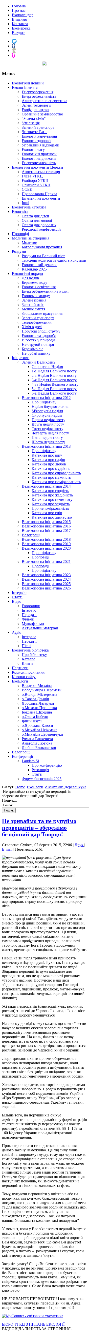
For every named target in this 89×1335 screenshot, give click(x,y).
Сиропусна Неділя (47, 367)
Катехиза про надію (48, 460)
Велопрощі (31, 535)
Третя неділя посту (47, 429)
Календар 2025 (34, 269)
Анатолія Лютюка (37, 743)
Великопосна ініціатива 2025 (46, 584)
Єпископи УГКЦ (36, 185)
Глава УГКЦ (32, 176)
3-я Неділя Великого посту (54, 380)
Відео (16, 601)
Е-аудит (18, 33)
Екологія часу (33, 149)
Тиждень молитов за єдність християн (54, 260)
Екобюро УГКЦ (35, 180)
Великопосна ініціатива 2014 (46, 486)
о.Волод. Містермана (39, 694)
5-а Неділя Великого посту (54, 389)
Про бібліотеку (34, 654)
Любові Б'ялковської (39, 748)
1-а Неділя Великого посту (54, 371)
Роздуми (19, 251)
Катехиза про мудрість (50, 468)
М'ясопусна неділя (47, 411)
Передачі (29, 615)
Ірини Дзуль (32, 721)
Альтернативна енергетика (44, 101)
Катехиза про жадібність (52, 495)
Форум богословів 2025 (42, 779)
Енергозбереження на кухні (45, 291)
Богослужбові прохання (42, 247)
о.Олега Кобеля (35, 717)
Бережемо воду (34, 282)
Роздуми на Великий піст (43, 256)
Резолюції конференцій (41, 229)
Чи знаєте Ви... (34, 132)
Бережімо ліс (32, 349)
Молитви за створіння (30, 238)
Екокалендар (22, 15)
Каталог (28, 659)
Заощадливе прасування (42, 313)
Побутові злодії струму (41, 331)
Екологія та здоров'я (39, 336)
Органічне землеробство (42, 114)
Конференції (22, 756)
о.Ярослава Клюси (37, 725)
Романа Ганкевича (37, 739)
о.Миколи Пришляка (39, 708)
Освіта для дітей (35, 216)
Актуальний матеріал (40, 628)
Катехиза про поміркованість (56, 482)
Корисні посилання (28, 672)
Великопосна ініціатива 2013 (46, 446)
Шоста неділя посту (48, 442)
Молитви (29, 242)
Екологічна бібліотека (30, 650)
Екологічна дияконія (39, 158)
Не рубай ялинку (36, 353)
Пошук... (9, 800)
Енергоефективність (39, 96)
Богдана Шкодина (37, 712)
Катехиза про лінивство (52, 517)
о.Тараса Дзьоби (35, 699)
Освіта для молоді (37, 220)
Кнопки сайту (24, 677)
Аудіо (16, 632)
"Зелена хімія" (34, 118)
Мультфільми (33, 623)
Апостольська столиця (41, 172)
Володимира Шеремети (42, 690)
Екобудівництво (35, 110)
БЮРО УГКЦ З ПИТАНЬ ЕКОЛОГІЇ (33, 1324)
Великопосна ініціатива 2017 (46, 530)
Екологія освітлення (39, 287)
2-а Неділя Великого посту (54, 375)
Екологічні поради (27, 273)
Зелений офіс (33, 304)
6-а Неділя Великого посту (54, 393)
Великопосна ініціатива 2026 (46, 588)
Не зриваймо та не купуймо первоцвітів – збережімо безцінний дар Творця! (39, 828)
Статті (17, 597)
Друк (79, 845)
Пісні (26, 646)
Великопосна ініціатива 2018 (46, 539)
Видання (19, 19)
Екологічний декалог (39, 265)
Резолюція (40, 770)
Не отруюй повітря (38, 344)
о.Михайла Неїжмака (39, 730)
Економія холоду (36, 296)
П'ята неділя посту (47, 437)
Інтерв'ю (19, 592)
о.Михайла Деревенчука (42, 734)
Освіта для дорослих (39, 225)
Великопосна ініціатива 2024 (46, 579)
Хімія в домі (32, 327)
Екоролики (31, 606)
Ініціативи (20, 358)
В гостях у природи (38, 340)
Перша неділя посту (48, 420)
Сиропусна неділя (47, 415)
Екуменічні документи (41, 198)
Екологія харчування (39, 136)
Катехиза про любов (49, 464)
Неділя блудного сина (50, 406)
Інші (25, 203)
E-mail (7, 849)
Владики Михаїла (37, 685)
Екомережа (21, 28)
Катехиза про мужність (51, 477)
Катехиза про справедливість (56, 473)
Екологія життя (25, 87)
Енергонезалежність (39, 163)
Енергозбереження (37, 92)
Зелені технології (36, 105)
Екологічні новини (28, 83)
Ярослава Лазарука (38, 703)
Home (20, 787)
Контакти (20, 24)
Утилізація (31, 123)
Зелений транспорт (38, 127)
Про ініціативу (44, 402)
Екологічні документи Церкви (37, 167)
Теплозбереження (36, 322)
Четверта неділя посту (50, 433)
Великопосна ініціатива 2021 (46, 561)
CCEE (27, 189)
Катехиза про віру (47, 455)
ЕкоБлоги (20, 681)
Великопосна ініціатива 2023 (46, 575)
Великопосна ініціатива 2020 (46, 548)
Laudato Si (30, 761)
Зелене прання (34, 300)
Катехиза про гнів (47, 513)
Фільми (28, 619)
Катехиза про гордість (50, 491)
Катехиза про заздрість (51, 504)
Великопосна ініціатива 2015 (46, 522)
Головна (19, 6)
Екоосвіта (20, 211)
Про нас (18, 10)
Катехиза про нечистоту (52, 499)
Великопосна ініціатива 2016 (46, 526)
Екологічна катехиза (29, 207)
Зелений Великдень (38, 362)
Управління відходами (40, 145)
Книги (27, 663)
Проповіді (20, 234)
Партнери (20, 668)
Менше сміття (33, 309)
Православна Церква (39, 194)
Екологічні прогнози (39, 154)
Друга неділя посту (48, 424)
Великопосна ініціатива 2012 (46, 398)
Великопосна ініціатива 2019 (46, 544)
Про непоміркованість (50, 508)
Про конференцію (47, 765)
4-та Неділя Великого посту (55, 384)
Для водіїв (30, 278)
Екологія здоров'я (36, 141)
